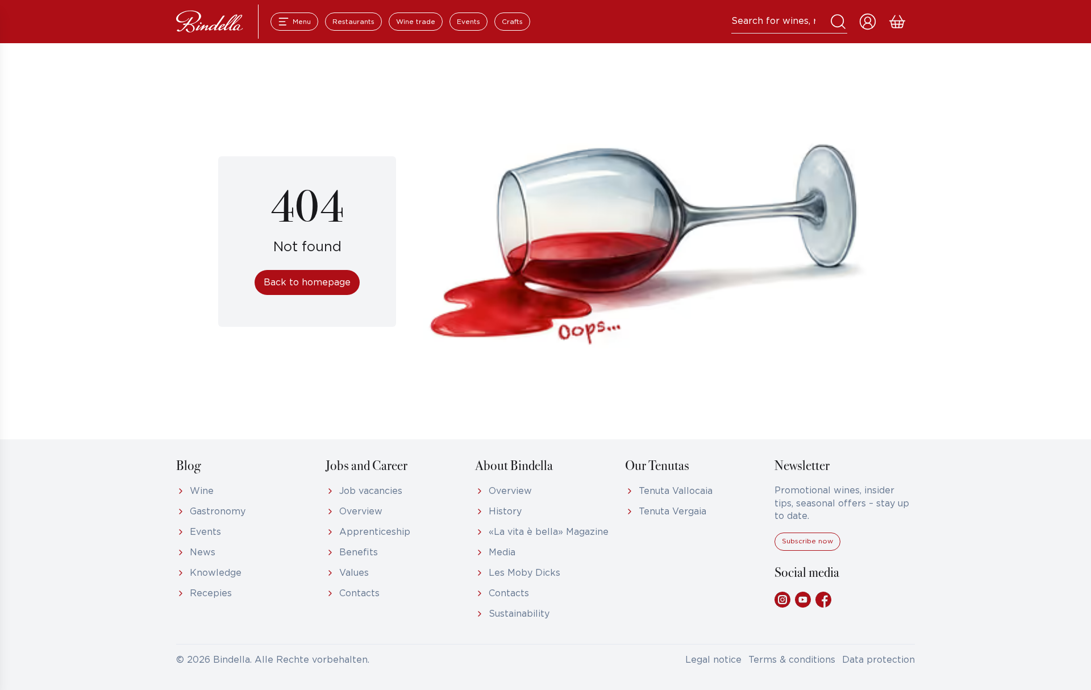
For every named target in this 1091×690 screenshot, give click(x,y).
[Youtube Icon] (803, 600)
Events (468, 22)
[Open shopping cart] (897, 22)
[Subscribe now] (807, 548)
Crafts (512, 22)
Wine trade (415, 22)
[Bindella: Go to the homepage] (209, 21)
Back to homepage (307, 283)
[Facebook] (823, 600)
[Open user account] (868, 22)
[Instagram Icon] (782, 600)
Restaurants (353, 22)
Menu (302, 22)
